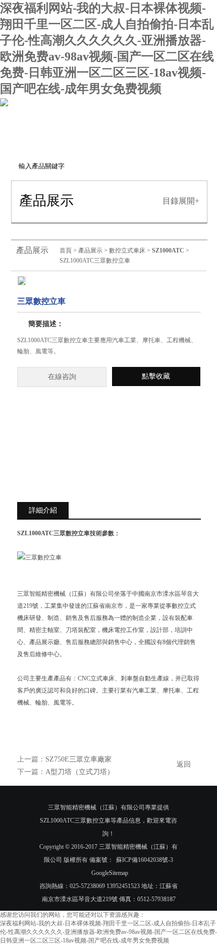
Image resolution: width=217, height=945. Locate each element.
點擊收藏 (156, 376)
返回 (184, 764)
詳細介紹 (43, 510)
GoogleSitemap (109, 872)
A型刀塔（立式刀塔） (79, 772)
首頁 (66, 250)
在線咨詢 (62, 377)
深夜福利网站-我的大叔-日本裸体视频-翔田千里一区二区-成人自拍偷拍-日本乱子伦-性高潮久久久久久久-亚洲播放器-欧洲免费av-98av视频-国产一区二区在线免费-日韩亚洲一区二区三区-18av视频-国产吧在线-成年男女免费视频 (108, 932)
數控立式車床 (127, 250)
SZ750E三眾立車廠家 (78, 759)
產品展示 (90, 250)
